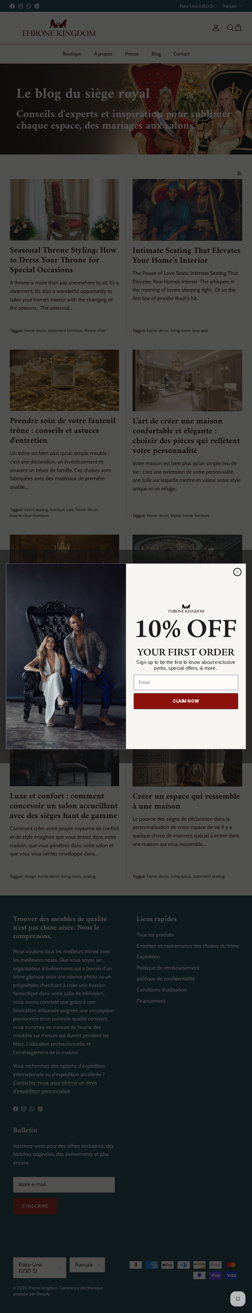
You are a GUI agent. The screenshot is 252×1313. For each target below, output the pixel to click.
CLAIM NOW (186, 701)
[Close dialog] (237, 572)
